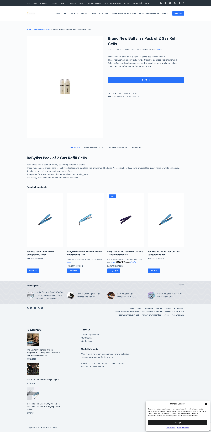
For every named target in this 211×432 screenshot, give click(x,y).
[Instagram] (170, 3)
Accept (177, 422)
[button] (206, 404)
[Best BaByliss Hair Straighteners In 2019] (111, 295)
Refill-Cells (138, 97)
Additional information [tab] (117, 147)
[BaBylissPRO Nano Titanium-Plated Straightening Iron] (85, 220)
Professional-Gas (122, 97)
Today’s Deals (178, 315)
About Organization (90, 334)
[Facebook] (161, 3)
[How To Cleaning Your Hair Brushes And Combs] (70, 295)
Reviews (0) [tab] (136, 147)
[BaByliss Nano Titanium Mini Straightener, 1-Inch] (45, 220)
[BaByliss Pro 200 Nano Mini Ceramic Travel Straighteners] (125, 220)
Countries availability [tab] (93, 147)
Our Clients (86, 338)
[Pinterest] (175, 3)
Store (166, 315)
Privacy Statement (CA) (112, 3)
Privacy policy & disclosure (90, 3)
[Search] (183, 3)
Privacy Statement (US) (151, 315)
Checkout (43, 3)
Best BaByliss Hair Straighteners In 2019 (126, 295)
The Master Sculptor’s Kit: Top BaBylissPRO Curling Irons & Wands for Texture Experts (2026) (44, 352)
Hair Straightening (128, 93)
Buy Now (146, 80)
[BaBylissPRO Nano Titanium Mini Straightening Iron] (166, 220)
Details (158, 49)
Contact (54, 3)
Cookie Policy (170, 428)
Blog (28, 3)
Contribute (178, 13)
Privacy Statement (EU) (133, 3)
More (147, 3)
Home (62, 3)
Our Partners (87, 341)
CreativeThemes (51, 427)
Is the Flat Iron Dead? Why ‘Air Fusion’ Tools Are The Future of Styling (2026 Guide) (50, 295)
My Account (71, 3)
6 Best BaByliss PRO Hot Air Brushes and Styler (169, 295)
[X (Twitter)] (165, 3)
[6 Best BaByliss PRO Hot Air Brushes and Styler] (151, 295)
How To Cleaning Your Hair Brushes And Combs (88, 295)
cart (35, 3)
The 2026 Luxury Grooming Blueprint (43, 379)
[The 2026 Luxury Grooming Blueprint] (33, 369)
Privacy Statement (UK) (129, 315)
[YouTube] (179, 3)
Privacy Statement (183, 428)
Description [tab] (75, 147)
